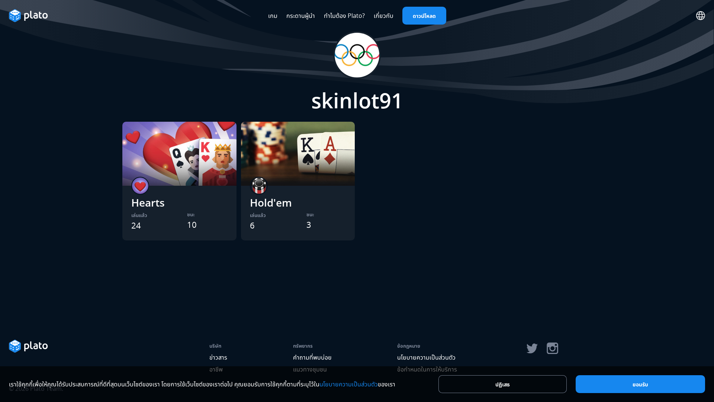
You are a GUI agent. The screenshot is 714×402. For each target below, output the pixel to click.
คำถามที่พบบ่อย (312, 357)
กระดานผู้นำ (300, 16)
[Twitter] (532, 348)
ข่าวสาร (218, 357)
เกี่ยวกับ (383, 16)
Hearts (148, 202)
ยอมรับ (640, 384)
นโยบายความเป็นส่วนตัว (426, 357)
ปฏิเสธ (502, 384)
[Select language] (700, 15)
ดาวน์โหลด (424, 15)
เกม (272, 16)
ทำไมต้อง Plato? (344, 16)
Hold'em (271, 202)
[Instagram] (553, 348)
